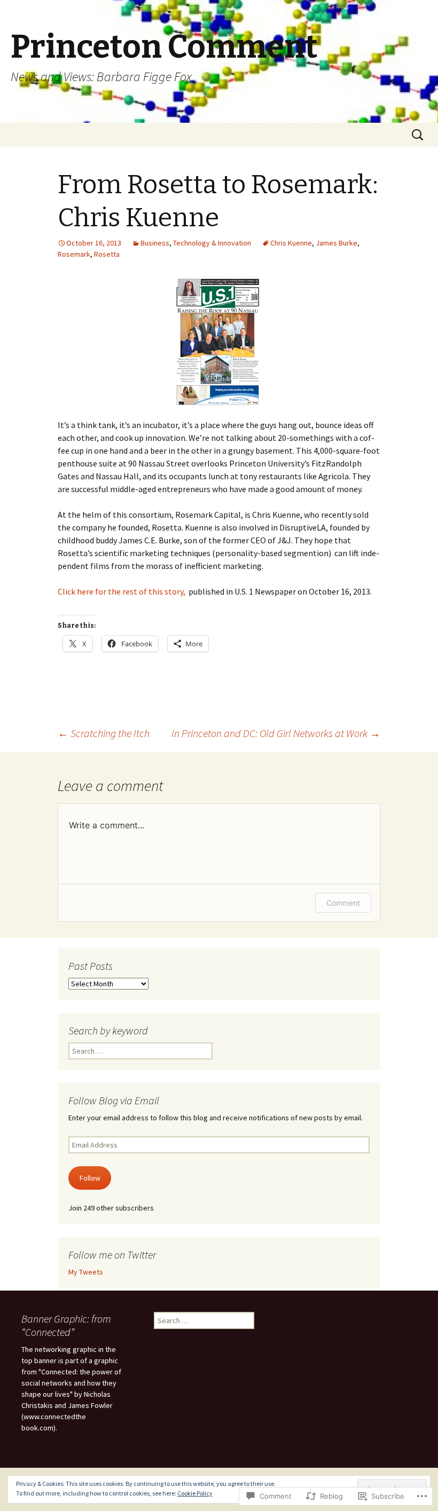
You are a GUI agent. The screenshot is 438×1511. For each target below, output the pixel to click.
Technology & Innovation (212, 243)
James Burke (336, 243)
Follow (90, 1178)
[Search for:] (418, 135)
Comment (343, 902)
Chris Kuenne (291, 243)
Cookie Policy (195, 1493)
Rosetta (107, 254)
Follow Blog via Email (113, 1100)
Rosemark (74, 254)
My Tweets (85, 1272)
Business (154, 243)
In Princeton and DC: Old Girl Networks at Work (275, 733)
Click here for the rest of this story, (121, 591)
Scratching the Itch (104, 733)
